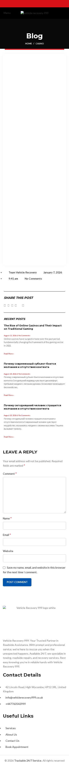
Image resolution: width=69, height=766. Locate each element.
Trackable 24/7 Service (27, 760)
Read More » (9, 354)
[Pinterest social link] (44, 4)
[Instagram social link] (34, 4)
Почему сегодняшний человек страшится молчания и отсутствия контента (32, 407)
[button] (5, 305)
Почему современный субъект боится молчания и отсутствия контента (30, 365)
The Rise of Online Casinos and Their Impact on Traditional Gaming (33, 327)
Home (28, 43)
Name (7, 518)
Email (7, 534)
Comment (10, 473)
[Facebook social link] (24, 4)
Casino (40, 43)
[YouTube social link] (39, 4)
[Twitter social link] (29, 4)
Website (8, 551)
